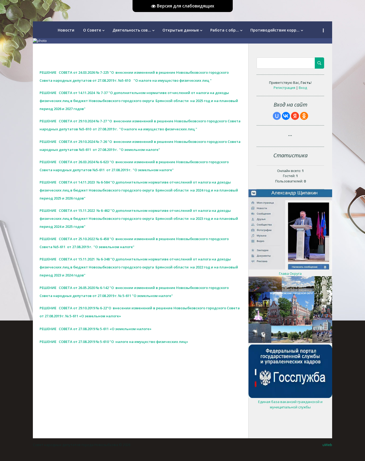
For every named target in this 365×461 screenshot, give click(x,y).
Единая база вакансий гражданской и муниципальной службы (290, 404)
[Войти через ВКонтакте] (286, 116)
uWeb (327, 444)
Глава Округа (290, 273)
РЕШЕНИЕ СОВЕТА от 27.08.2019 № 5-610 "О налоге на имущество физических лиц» (114, 341)
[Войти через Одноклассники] (304, 116)
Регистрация (284, 87)
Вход (303, 87)
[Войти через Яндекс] (295, 116)
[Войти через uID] (277, 116)
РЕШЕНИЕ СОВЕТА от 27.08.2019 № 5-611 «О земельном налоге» (96, 328)
